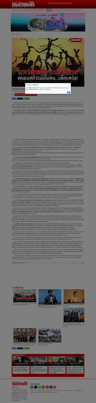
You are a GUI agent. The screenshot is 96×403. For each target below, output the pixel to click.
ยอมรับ (69, 92)
